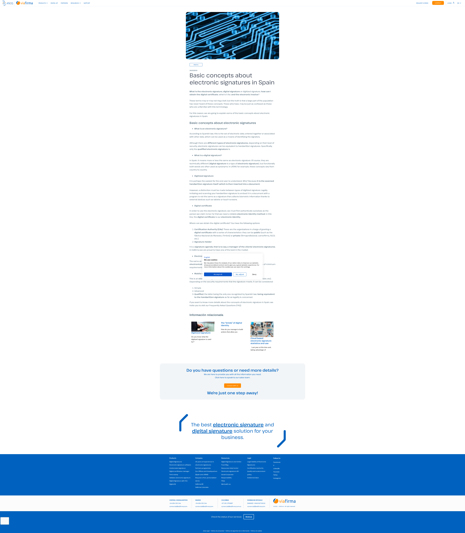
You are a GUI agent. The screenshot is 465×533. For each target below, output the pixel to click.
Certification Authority (255, 468)
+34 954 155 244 (175, 503)
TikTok (275, 475)
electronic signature (238, 424)
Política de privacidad (217, 531)
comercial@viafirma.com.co (231, 506)
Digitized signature (201, 332)
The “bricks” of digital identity (231, 324)
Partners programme (203, 468)
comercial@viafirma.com (178, 506)
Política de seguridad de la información (237, 531)
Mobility (196, 65)
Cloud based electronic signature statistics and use (261, 341)
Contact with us (232, 386)
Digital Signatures (175, 462)
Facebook (276, 462)
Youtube (276, 472)
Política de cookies (256, 531)
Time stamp (173, 474)
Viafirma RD (199, 484)
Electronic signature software (180, 465)
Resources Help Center (229, 468)
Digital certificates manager (179, 471)
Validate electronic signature (179, 478)
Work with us (226, 484)
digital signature (212, 430)
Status (248, 516)
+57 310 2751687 (227, 503)
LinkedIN (276, 468)
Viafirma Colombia (201, 487)
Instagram (277, 478)
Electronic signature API (230, 471)
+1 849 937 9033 (259, 503)
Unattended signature (177, 468)
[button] (207, 257)
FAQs (223, 481)
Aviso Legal (206, 531)
